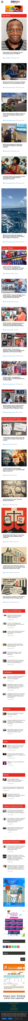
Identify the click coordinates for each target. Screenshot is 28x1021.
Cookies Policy (14, 1009)
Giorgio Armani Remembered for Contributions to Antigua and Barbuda (16, 755)
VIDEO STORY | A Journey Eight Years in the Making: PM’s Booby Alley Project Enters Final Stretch (14, 296)
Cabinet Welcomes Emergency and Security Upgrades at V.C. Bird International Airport (15, 661)
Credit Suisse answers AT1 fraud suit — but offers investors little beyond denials (13, 439)
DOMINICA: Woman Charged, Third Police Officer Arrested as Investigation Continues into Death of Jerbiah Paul (15, 686)
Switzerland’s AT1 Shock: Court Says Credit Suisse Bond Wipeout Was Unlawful (13, 536)
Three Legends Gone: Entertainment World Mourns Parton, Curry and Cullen (15, 780)
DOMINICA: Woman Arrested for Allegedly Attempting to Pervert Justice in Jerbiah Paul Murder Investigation (16, 695)
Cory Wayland (7, 58)
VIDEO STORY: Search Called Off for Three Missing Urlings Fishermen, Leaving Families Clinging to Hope (13, 407)
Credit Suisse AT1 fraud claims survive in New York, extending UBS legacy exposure (13, 470)
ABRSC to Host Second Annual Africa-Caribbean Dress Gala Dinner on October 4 (15, 747)
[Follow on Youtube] (10, 947)
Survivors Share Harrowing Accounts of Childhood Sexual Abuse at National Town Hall (14, 178)
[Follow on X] (7, 947)
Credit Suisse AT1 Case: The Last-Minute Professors (12, 499)
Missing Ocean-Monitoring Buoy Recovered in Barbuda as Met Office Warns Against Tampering (13, 236)
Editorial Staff (7, 151)
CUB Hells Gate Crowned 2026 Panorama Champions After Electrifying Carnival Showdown (15, 811)
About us (14, 1005)
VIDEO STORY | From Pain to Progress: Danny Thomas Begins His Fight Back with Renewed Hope (13, 350)
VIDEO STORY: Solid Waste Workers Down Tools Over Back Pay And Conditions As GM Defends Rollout (13, 324)
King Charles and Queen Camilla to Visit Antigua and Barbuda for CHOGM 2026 (13, 787)
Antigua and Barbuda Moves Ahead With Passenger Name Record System (15, 645)
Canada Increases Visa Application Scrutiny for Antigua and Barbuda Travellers (16, 795)
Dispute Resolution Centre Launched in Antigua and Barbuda (14, 653)
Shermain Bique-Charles (10, 87)
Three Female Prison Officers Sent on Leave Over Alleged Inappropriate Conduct (14, 115)
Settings (16, 1018)
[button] (2, 2)
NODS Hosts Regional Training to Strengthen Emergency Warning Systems (12, 146)
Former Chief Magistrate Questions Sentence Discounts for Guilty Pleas (15, 624)
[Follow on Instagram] (18, 947)
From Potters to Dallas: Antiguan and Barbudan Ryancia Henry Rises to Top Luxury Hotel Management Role (16, 820)
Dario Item (6, 444)
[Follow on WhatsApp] (12, 947)
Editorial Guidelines (14, 1003)
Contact (14, 1006)
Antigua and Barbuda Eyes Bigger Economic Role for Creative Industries (14, 616)
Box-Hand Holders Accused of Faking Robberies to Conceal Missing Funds (14, 82)
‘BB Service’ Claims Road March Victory (15, 762)
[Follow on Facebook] (4, 947)
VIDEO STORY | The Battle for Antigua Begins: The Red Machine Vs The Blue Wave (13, 379)
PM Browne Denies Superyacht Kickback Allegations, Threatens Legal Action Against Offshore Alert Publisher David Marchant (15, 867)
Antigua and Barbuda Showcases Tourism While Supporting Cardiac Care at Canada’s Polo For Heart (16, 721)
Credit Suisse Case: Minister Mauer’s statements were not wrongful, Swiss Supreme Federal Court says (14, 567)
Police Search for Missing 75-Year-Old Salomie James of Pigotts (13, 53)
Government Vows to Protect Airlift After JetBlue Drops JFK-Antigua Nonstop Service (15, 731)
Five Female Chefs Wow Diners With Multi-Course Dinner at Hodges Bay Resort (15, 829)
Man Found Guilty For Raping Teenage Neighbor (15, 713)
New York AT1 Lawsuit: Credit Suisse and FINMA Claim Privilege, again (14, 597)
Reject (10, 1018)
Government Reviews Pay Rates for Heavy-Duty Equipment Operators (15, 632)
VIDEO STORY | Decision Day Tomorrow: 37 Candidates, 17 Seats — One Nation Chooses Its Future (13, 268)
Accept (4, 1018)
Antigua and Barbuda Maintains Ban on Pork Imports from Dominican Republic (16, 677)
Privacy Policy (14, 1008)
